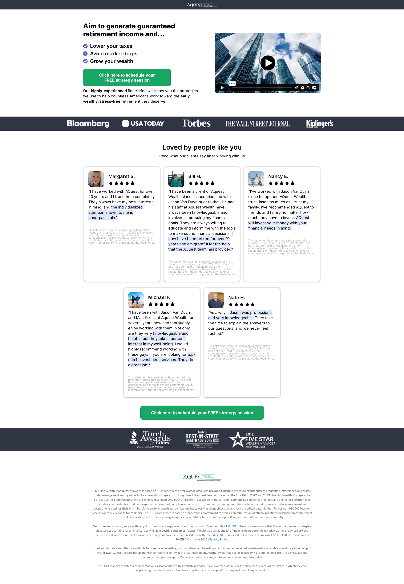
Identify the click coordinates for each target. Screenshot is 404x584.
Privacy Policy (219, 539)
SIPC (234, 526)
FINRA (223, 526)
